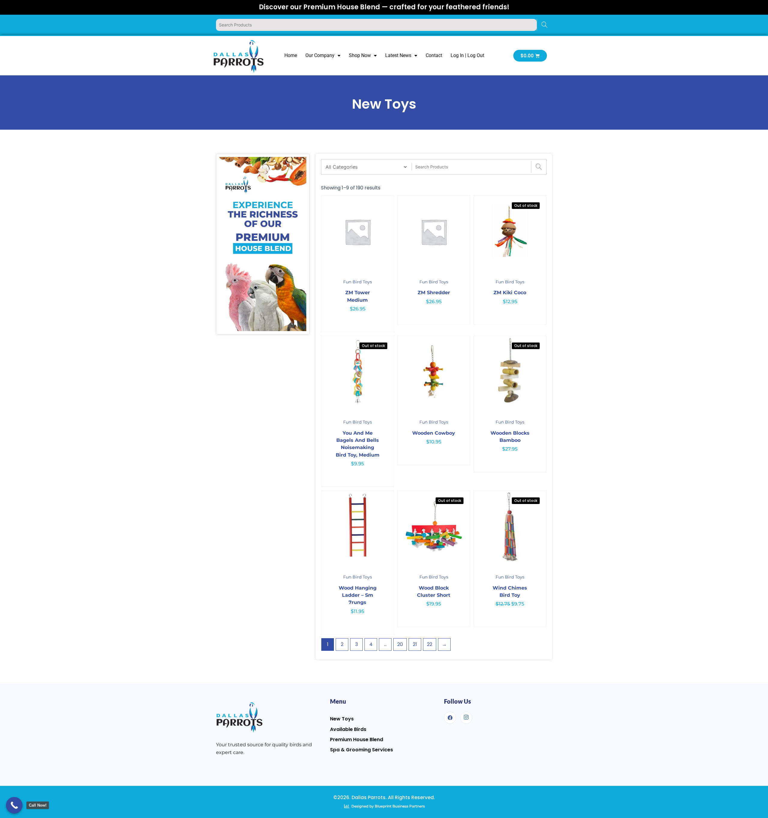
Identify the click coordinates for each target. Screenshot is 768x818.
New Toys (342, 718)
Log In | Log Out (467, 55)
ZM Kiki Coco (510, 292)
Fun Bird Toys (357, 282)
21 (415, 644)
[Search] (544, 25)
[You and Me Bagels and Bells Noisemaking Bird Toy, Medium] (357, 372)
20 (400, 644)
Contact (434, 55)
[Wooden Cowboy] (434, 372)
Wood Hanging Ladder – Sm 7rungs (357, 595)
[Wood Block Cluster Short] (434, 527)
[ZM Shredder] (434, 231)
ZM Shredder (434, 292)
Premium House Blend (356, 739)
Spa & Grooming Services (361, 749)
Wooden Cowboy (433, 433)
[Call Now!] (14, 805)
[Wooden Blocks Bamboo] (510, 372)
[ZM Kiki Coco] (510, 231)
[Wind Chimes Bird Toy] (510, 527)
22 (429, 644)
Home (290, 55)
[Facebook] (450, 718)
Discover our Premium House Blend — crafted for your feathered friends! (384, 7)
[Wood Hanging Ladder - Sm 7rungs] (357, 527)
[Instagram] (466, 718)
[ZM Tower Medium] (357, 231)
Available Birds (348, 729)
